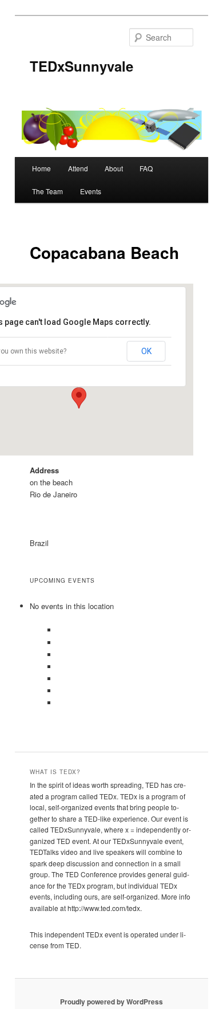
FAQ (146, 168)
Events (90, 191)
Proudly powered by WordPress (111, 1001)
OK (146, 351)
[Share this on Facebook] (58, 642)
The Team (47, 191)
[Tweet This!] (58, 654)
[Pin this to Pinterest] (58, 690)
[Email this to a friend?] (58, 630)
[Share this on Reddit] (58, 678)
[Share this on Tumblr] (58, 702)
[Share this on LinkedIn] (58, 666)
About (114, 168)
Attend (78, 168)
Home (41, 168)
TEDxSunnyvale (81, 66)
